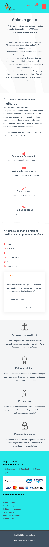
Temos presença (17, 300)
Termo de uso (24, 191)
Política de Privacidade (24, 156)
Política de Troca (24, 210)
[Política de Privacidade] (24, 153)
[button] (24, 276)
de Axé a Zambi (16, 276)
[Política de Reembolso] (24, 168)
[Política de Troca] (24, 207)
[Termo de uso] (24, 188)
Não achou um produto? (20, 308)
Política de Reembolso (24, 171)
